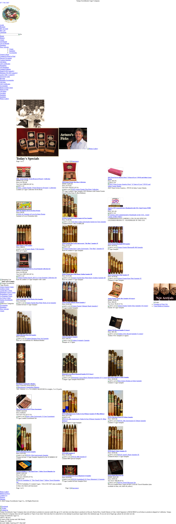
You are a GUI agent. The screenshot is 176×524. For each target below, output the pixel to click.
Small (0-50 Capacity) (7, 71)
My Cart (2, 30)
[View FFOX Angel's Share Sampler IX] (127, 455)
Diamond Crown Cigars (7, 292)
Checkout (3, 32)
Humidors (3, 65)
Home (2, 36)
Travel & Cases (5, 76)
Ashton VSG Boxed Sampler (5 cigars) (119, 330)
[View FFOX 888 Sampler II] (78, 457)
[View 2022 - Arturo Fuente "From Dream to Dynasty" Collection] (36, 188)
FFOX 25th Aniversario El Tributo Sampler (120, 417)
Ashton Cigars (4, 289)
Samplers (3, 45)
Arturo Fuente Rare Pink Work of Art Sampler (29, 299)
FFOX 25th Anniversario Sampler (26, 451)
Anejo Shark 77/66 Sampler (24, 245)
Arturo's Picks (4, 54)
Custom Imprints (5, 60)
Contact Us (3, 495)
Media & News (5, 493)
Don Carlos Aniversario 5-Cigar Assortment (28, 409)
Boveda (2, 78)
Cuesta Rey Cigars (6, 290)
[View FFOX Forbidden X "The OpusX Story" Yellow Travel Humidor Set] (39, 482)
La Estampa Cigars (6, 296)
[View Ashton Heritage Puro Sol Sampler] (37, 338)
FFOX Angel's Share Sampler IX (117, 451)
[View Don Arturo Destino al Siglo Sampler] (129, 381)
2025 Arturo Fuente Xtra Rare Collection (74, 182)
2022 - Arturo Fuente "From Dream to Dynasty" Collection (33, 179)
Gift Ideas (3, 62)
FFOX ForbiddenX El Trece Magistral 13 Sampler (76, 475)
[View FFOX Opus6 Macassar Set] (126, 482)
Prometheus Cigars (6, 294)
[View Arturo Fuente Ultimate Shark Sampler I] (84, 306)
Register (2, 27)
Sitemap (2, 499)
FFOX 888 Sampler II (68, 453)
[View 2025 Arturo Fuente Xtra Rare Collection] (84, 189)
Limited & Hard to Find (7, 56)
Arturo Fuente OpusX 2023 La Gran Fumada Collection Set (33, 269)
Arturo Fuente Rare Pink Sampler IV (118, 275)
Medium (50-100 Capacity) (9, 73)
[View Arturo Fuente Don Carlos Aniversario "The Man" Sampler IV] (83, 248)
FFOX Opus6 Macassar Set (115, 475)
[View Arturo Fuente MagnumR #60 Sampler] (129, 247)
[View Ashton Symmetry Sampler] (80, 340)
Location (3, 93)
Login (2, 25)
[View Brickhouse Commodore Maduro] (27, 387)
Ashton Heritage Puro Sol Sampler (26, 335)
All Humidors (4, 67)
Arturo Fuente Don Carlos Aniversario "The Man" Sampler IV (80, 243)
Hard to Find (4, 89)
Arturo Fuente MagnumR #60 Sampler (119, 244)
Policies (2, 497)
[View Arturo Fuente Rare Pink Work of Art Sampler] (40, 303)
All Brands (3, 42)
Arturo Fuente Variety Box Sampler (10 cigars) (121, 298)
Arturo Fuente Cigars (7, 287)
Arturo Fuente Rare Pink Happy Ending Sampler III (77, 274)
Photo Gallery (4, 99)
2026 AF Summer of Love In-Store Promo (28, 210)
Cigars (2, 40)
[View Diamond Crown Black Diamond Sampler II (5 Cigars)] (89, 377)
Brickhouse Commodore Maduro (25, 383)
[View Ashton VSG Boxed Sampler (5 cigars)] (129, 334)
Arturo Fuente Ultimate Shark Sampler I (73, 302)
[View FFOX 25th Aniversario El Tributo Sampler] (131, 421)
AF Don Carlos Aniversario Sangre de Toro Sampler (77, 218)
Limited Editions (5, 69)
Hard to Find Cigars (6, 88)
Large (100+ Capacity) (7, 75)
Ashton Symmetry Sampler (70, 337)
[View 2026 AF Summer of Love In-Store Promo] (30, 214)
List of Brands (4, 43)
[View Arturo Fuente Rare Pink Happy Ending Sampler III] (88, 278)
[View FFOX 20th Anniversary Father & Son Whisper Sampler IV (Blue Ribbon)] (85, 421)
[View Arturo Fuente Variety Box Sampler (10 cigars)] (132, 306)
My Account (4, 29)
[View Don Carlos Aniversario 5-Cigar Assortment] (39, 416)
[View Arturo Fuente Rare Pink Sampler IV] (129, 278)
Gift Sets (3, 82)
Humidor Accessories (7, 80)
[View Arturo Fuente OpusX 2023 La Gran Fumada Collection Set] (36, 278)
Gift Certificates (5, 64)
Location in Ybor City (161, 304)
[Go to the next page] (75, 161)
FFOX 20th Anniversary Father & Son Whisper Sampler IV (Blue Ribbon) (83, 414)
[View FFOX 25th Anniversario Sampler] (36, 455)
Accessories (13, 53)
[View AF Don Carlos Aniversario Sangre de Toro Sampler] (88, 222)
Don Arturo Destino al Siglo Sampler (118, 377)
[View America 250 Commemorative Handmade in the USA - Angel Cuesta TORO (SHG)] (131, 216)
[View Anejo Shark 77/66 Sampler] (34, 249)
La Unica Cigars (5, 298)
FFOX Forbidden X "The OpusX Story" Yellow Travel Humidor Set (35, 471)
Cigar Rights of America (161, 306)
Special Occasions (6, 58)
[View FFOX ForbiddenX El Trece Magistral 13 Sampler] (87, 479)
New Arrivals (4, 47)
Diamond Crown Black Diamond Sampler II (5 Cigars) (77, 374)
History (2, 38)
